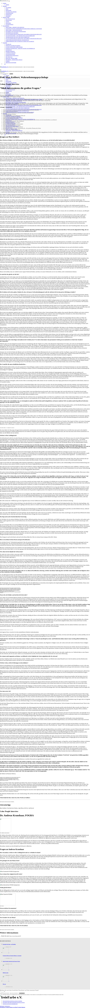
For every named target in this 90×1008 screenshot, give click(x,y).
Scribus (8, 61)
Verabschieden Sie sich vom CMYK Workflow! (18, 37)
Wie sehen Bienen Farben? (9, 114)
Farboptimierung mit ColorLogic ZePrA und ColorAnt (20, 41)
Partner (5, 42)
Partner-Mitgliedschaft (12, 55)
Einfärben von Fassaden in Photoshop (16, 31)
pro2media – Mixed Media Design (14, 59)
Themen (5, 6)
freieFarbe (8, 10)
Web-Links (8, 23)
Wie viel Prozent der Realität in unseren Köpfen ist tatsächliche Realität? (21, 110)
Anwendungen (9, 13)
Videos (7, 21)
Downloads (9, 20)
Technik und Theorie (11, 11)
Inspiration (9, 14)
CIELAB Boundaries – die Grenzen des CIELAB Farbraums (20, 35)
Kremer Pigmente (10, 51)
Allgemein (8, 7)
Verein (4, 3)
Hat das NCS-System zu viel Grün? (11, 122)
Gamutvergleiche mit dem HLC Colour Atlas (17, 40)
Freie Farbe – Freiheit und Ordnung (15, 27)
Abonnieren (22, 993)
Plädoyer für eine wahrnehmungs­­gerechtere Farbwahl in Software (24, 28)
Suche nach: (2, 72)
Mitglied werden (5, 972)
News (7, 9)
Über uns (4, 984)
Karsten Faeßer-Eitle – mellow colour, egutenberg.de (20, 48)
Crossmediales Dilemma (12, 33)
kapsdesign (9, 49)
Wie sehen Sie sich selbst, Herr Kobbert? (13, 126)
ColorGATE (8, 44)
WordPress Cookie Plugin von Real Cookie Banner (12, 1007)
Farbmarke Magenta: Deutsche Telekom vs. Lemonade (12, 955)
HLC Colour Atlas (10, 18)
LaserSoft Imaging (11, 52)
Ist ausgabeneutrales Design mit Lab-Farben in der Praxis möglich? (24, 34)
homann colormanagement (13, 45)
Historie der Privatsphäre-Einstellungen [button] (14, 1002)
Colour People (9, 24)
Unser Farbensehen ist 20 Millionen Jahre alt (14, 115)
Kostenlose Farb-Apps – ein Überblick (9, 944)
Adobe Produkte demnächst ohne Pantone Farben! (11, 961)
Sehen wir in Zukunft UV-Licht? (11, 118)
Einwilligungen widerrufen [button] (10, 1003)
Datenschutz (7, 1006)
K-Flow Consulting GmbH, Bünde (14, 47)
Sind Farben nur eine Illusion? (10, 111)
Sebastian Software (11, 62)
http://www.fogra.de (14, 936)
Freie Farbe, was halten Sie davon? (11, 129)
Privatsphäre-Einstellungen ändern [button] (12, 1001)
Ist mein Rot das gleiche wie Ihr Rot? (12, 117)
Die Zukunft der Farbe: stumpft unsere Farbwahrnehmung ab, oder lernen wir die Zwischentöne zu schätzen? (30, 119)
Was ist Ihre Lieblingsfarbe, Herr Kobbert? (13, 121)
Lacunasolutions (10, 54)
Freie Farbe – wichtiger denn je (14, 30)
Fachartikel (6, 25)
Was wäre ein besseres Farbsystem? (11, 125)
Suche (11, 73)
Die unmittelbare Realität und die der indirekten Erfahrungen (18, 112)
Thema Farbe (6, 17)
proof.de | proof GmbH (11, 58)
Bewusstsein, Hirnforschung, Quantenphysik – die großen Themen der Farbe (22, 128)
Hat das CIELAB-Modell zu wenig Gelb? (13, 124)
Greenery (8, 16)
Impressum (2, 1006)
